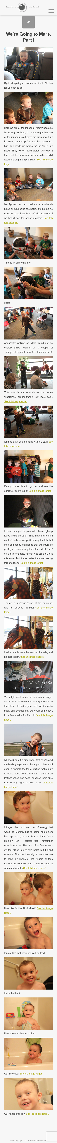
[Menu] (49, 10)
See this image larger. (15, 401)
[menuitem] (49, 10)
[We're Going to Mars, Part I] (28, 22)
